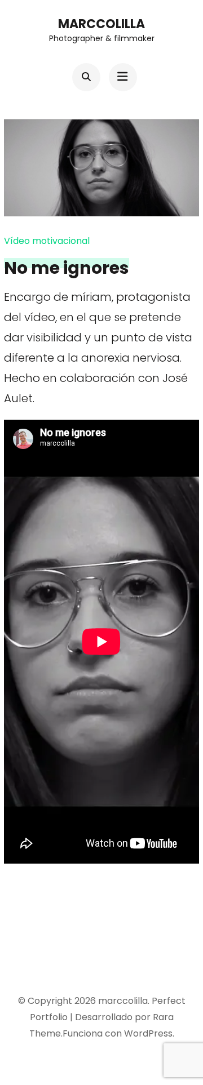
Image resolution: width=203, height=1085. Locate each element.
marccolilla (101, 24)
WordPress (148, 1033)
